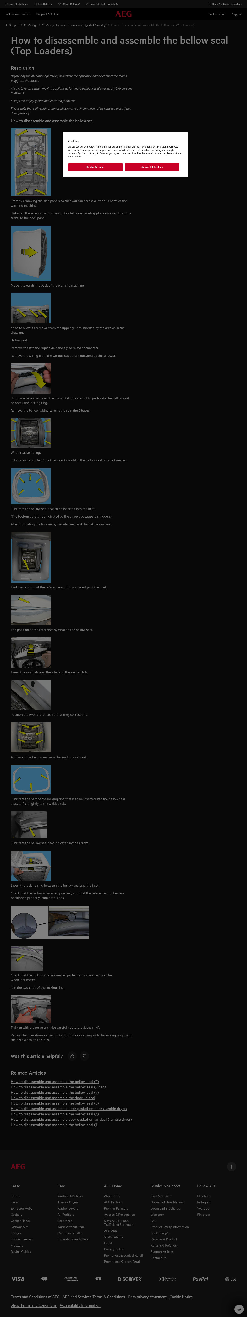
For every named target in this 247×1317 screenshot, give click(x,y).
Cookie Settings (95, 167)
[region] (125, 154)
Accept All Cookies (152, 167)
